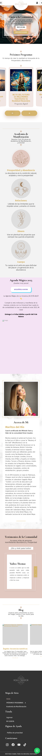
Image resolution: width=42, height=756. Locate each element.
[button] (37, 751)
